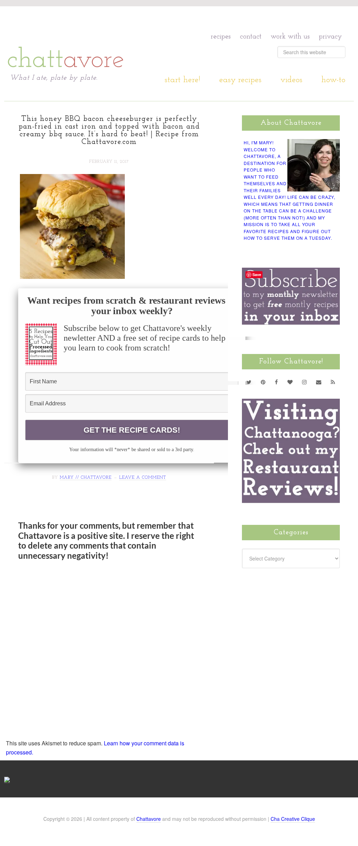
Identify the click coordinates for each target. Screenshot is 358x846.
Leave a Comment (142, 478)
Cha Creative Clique (293, 818)
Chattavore (148, 818)
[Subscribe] (333, 382)
